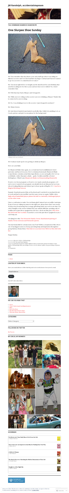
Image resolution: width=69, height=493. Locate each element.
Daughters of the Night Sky (16, 467)
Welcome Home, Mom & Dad (17, 312)
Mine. (10, 307)
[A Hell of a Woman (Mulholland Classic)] (58, 456)
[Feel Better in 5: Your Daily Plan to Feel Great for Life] (58, 440)
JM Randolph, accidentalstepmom (25, 5)
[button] (25, 354)
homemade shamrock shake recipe (47, 243)
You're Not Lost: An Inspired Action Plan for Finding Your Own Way (27, 444)
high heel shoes (33, 243)
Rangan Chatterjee (14, 438)
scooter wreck (33, 245)
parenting (25, 245)
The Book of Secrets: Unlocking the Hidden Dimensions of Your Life (27, 459)
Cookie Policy (35, 490)
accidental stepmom (18, 243)
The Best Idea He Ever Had (17, 310)
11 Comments (11, 248)
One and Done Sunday (21, 242)
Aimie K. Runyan (13, 468)
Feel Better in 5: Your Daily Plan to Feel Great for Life (23, 437)
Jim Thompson (13, 453)
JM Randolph (26, 240)
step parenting (49, 245)
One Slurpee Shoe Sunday (24, 30)
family (26, 243)
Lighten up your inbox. (16, 263)
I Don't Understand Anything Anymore (20, 306)
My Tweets (11, 332)
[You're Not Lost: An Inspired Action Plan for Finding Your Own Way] (58, 448)
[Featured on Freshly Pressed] (16, 482)
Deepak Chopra (13, 461)
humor (10, 245)
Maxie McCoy (13, 446)
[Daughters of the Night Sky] (58, 471)
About (11, 259)
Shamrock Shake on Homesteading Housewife (41, 178)
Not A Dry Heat (13, 309)
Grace (11, 304)
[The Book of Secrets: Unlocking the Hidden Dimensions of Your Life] (58, 463)
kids (21, 245)
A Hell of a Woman (14, 452)
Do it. (11, 276)
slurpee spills (41, 245)
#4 (14, 242)
